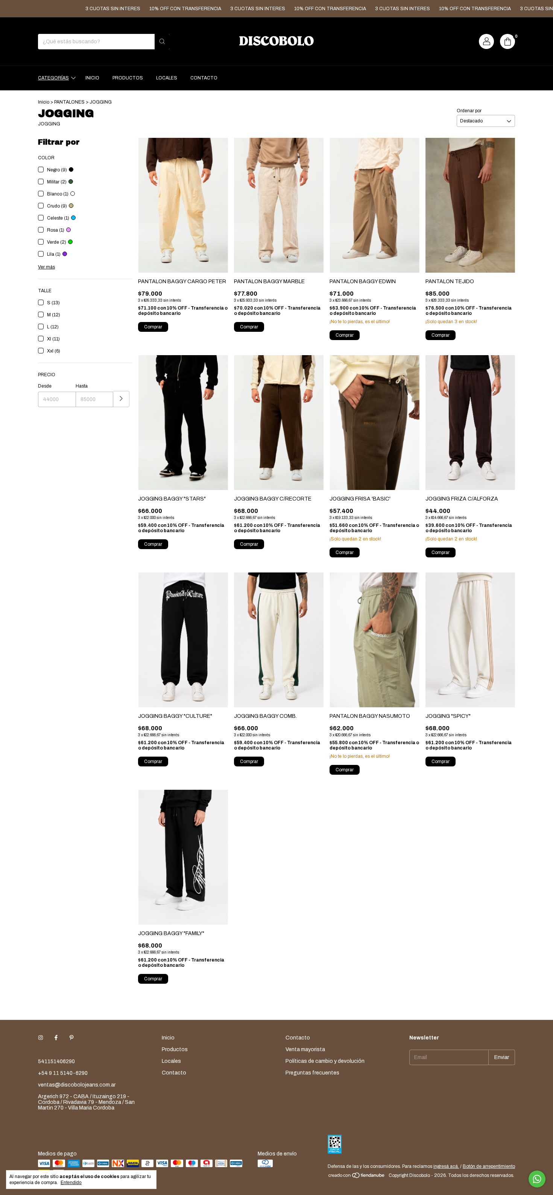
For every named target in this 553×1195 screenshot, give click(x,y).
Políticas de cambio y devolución (325, 1061)
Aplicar (121, 399)
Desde (45, 386)
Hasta (82, 386)
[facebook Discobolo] (56, 1038)
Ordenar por (469, 110)
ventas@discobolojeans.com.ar (76, 1085)
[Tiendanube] (357, 1177)
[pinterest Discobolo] (71, 1038)
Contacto (203, 78)
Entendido (71, 1182)
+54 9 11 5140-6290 (63, 1073)
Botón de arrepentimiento (489, 1166)
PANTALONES (69, 102)
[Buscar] (162, 41)
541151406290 (56, 1061)
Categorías (53, 78)
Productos (127, 78)
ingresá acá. (446, 1166)
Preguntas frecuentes (312, 1073)
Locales (166, 78)
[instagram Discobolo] (40, 1038)
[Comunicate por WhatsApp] (537, 1179)
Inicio (92, 78)
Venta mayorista (305, 1049)
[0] (507, 41)
